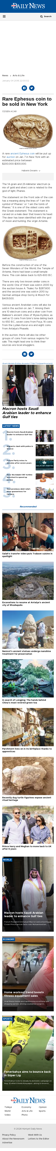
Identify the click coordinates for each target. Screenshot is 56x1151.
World (7, 1111)
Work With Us (35, 1135)
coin (32, 153)
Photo (25, 1115)
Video (7, 1115)
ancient (14, 153)
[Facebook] (24, 88)
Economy (26, 1107)
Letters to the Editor (38, 1139)
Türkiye (8, 1107)
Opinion (43, 1107)
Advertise (7, 1143)
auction (11, 157)
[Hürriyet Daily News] (28, 6)
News (5, 76)
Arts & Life (18, 76)
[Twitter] (31, 88)
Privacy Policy (9, 1135)
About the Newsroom (13, 1139)
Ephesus (24, 153)
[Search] (41, 16)
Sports (42, 1111)
